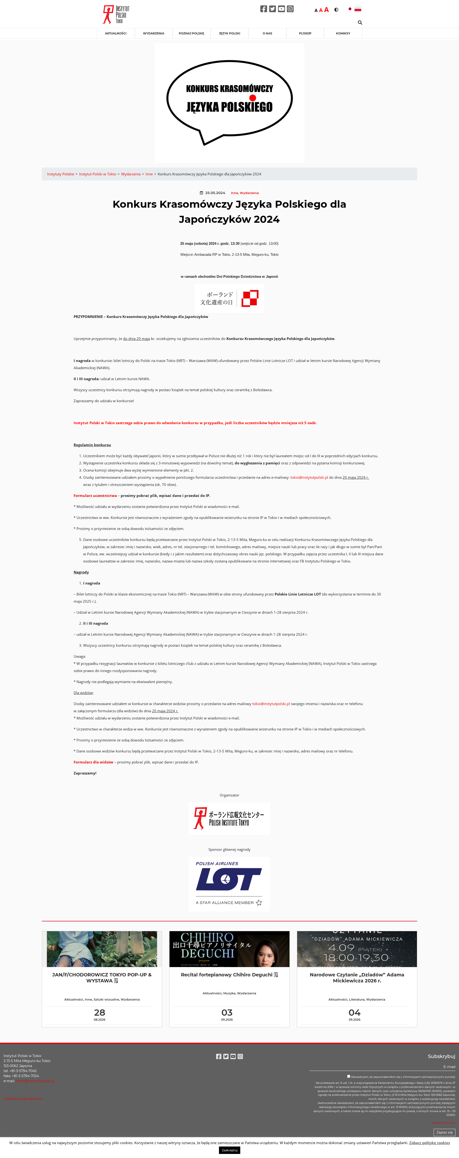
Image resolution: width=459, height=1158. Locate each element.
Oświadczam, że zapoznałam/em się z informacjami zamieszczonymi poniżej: (402, 1077)
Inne (234, 193)
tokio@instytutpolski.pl (309, 477)
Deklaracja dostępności (23, 1099)
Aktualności (115, 33)
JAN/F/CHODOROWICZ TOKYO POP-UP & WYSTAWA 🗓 (102, 978)
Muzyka (229, 993)
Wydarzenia (153, 33)
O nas (267, 33)
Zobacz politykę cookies (429, 1142)
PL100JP (305, 33)
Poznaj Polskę (191, 33)
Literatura (357, 999)
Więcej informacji (443, 1123)
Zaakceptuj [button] (229, 1150)
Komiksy (343, 33)
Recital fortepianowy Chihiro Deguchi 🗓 (229, 975)
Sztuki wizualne (106, 999)
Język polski (229, 33)
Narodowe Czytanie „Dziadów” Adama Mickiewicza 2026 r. (357, 978)
